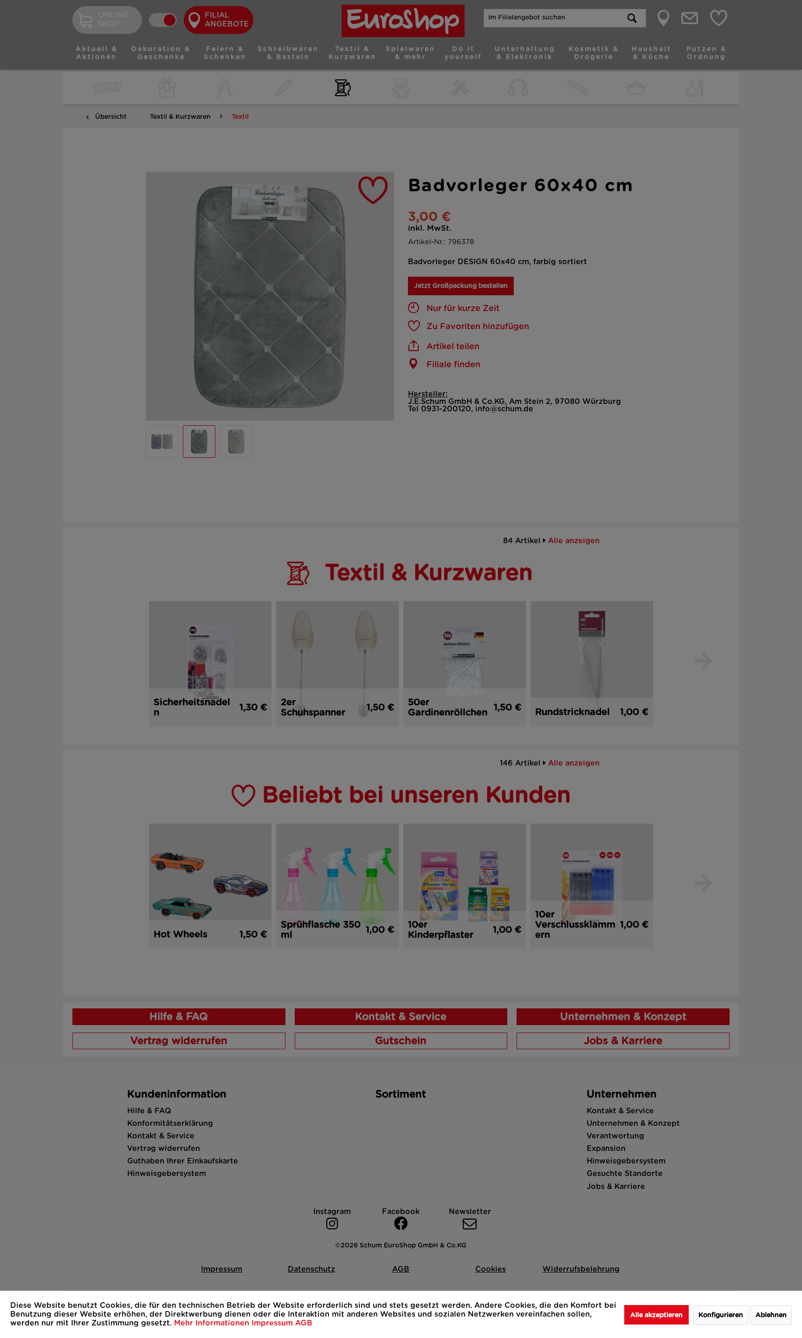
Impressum (273, 1323)
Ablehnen (771, 1315)
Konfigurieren (721, 1315)
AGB (303, 1323)
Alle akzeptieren (656, 1315)
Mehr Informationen (213, 1323)
